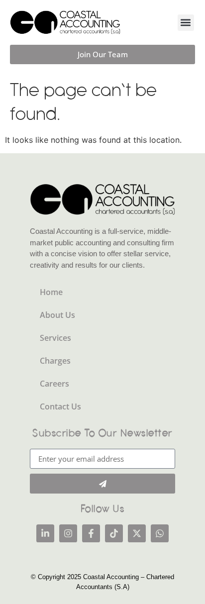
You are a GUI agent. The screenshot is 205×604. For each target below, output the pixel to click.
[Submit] (102, 484)
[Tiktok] (114, 533)
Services (55, 337)
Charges (55, 360)
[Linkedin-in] (45, 533)
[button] (186, 22)
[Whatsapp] (160, 533)
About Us (57, 314)
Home (51, 292)
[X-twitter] (137, 533)
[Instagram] (68, 533)
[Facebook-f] (91, 533)
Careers (54, 383)
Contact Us (60, 406)
